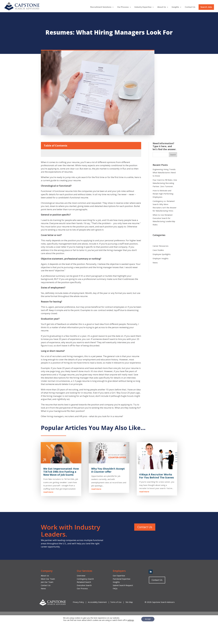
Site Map (129, 602)
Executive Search (84, 585)
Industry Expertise (143, 7)
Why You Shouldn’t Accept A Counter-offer (108, 470)
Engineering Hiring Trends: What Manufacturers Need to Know (164, 172)
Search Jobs (206, 7)
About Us (161, 7)
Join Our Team (47, 582)
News (155, 262)
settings (130, 620)
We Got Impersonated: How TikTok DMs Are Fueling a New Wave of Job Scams (61, 471)
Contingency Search (85, 579)
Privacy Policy (78, 602)
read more (48, 492)
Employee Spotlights (162, 254)
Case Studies (158, 250)
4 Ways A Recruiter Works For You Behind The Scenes (156, 476)
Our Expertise (119, 575)
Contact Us (190, 7)
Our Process (123, 7)
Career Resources (160, 246)
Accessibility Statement (97, 602)
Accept (148, 619)
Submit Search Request (123, 585)
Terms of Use (115, 602)
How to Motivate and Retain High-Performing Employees (163, 193)
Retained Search (84, 582)
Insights (175, 7)
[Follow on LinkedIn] (151, 572)
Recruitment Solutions (100, 7)
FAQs (115, 588)
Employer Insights (160, 258)
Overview (81, 575)
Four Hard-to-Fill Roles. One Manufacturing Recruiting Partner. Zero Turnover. (165, 183)
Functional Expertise (121, 579)
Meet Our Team (48, 579)
